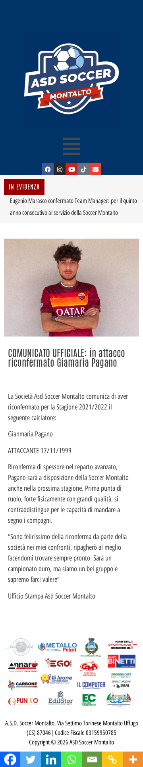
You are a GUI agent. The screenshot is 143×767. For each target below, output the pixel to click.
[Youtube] (71, 169)
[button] (71, 146)
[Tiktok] (83, 169)
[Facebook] (48, 169)
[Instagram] (60, 169)
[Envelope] (95, 169)
